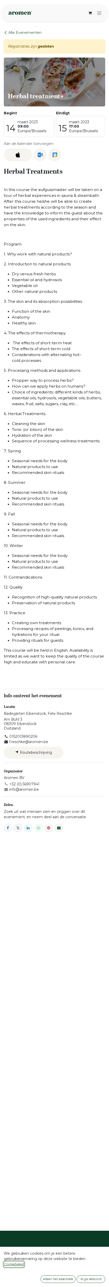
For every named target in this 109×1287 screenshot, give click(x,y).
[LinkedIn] (28, 828)
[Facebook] (8, 828)
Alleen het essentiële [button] (58, 1279)
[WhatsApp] (38, 828)
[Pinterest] (49, 828)
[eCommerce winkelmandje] (90, 13)
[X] (18, 828)
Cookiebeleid (14, 1264)
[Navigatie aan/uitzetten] (99, 13)
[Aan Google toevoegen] (54, 154)
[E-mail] (59, 828)
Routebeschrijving (35, 752)
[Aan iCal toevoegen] (18, 154)
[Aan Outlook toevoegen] (40, 154)
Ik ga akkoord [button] (91, 1279)
